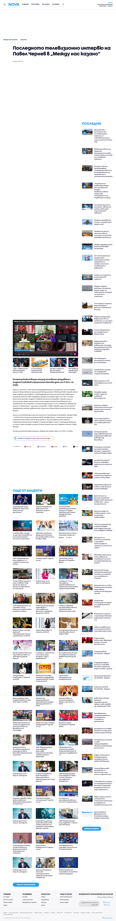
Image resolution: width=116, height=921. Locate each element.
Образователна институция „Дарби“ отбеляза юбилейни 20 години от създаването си (68, 750)
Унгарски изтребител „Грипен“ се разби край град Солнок (102, 222)
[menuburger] (4, 4)
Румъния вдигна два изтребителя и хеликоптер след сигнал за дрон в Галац (102, 771)
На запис (46, 4)
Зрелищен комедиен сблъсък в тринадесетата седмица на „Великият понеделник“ (44, 873)
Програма (35, 4)
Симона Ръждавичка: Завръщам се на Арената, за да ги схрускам (44, 509)
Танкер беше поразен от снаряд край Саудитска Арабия (102, 371)
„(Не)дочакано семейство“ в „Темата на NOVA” (21, 677)
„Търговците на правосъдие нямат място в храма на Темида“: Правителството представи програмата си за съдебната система (102, 191)
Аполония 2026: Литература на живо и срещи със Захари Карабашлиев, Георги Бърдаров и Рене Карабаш (68, 511)
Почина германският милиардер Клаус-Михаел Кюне (102, 332)
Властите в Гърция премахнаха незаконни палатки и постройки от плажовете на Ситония (103, 574)
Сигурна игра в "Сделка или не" (45, 559)
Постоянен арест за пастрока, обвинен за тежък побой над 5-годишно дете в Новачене (102, 209)
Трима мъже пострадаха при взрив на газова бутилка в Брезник (102, 603)
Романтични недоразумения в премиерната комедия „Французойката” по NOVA (44, 701)
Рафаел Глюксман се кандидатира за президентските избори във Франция (102, 758)
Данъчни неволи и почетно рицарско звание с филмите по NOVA (67, 701)
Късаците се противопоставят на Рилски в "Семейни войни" (68, 800)
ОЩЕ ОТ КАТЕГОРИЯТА (26, 885)
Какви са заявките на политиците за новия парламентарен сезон (103, 629)
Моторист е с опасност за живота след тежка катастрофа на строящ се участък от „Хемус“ (103, 542)
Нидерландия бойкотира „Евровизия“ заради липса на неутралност (103, 641)
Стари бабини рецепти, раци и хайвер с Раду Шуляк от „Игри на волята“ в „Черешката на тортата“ (22, 584)
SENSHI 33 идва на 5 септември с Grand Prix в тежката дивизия (68, 871)
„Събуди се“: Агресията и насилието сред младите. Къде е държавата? (45, 655)
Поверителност (68, 912)
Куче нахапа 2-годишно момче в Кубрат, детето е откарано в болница (103, 306)
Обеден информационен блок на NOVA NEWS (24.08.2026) (103, 246)
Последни (6, 897)
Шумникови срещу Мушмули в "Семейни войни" (66, 560)
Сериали (44, 902)
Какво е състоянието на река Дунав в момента (102, 277)
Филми (43, 905)
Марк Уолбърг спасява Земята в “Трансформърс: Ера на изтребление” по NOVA (22, 633)
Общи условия (60, 912)
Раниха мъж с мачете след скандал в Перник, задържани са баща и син (103, 617)
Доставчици (46, 912)
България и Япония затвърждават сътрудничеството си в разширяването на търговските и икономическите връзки (103, 171)
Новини (25, 4)
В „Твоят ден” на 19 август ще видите (20, 871)
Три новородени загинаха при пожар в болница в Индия (102, 360)
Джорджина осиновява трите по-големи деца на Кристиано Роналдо (103, 730)
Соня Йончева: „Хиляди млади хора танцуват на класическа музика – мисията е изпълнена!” (22, 535)
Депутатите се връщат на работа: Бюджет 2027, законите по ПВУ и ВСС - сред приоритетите (103, 500)
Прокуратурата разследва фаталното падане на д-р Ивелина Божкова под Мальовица (103, 436)
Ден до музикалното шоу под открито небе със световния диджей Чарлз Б (22, 655)
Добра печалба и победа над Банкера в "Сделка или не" (45, 724)
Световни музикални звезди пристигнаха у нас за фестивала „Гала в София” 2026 (45, 535)
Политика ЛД (76, 912)
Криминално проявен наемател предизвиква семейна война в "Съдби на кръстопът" (45, 678)
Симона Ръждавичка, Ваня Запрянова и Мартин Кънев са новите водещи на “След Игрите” (45, 777)
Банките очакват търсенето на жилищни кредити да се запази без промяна (103, 408)
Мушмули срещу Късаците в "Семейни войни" (67, 724)
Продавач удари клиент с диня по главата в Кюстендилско (100, 395)
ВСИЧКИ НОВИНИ (91, 829)
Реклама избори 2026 (13, 912)
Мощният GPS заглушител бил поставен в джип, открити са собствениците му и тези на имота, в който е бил (103, 136)
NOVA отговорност (66, 897)
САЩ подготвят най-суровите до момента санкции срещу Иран (102, 475)
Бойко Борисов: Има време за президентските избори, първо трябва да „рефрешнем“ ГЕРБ (102, 702)
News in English (64, 902)
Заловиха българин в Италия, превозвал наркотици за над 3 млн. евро (103, 463)
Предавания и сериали (29, 902)
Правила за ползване (85, 912)
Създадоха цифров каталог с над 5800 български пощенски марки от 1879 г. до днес (103, 665)
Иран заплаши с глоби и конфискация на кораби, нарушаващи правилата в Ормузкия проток (103, 589)
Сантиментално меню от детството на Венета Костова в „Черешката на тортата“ (21, 849)
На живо (55, 4)
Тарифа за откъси (38, 912)
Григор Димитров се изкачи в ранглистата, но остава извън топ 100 (103, 421)
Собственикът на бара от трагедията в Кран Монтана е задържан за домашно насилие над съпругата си (103, 785)
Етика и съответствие (96, 912)
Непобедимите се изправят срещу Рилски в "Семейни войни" (68, 847)
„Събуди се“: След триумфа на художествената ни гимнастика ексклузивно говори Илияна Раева (68, 584)
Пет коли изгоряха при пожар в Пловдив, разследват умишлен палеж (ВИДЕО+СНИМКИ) (103, 527)
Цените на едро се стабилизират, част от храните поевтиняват (102, 514)
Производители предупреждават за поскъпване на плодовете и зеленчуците (102, 717)
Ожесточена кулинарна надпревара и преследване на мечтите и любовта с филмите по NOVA (45, 609)
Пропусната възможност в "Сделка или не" (44, 847)
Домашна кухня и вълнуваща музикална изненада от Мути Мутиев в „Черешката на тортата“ (22, 750)
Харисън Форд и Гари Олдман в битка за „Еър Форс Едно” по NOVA (22, 700)
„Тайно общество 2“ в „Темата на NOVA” (44, 631)
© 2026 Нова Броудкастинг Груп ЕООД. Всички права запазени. (17, 917)
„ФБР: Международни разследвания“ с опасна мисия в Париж (68, 822)
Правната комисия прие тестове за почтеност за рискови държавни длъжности (102, 234)
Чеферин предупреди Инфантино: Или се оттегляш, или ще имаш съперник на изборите (103, 320)
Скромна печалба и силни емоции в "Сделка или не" (45, 800)
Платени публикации (8, 914)
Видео (5, 905)
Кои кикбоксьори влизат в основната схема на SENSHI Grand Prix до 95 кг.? (68, 655)
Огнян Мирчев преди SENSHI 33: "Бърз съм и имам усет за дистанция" (21, 509)
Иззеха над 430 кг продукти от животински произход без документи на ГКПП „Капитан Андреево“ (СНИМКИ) (103, 346)
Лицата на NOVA (27, 899)
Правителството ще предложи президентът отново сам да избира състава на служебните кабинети (103, 154)
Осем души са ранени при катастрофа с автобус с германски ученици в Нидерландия (103, 450)
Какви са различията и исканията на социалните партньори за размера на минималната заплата (103, 801)
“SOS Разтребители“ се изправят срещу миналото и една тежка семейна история (22, 608)
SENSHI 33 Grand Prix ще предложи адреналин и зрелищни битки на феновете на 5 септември (21, 726)
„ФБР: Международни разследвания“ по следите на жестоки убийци (21, 561)
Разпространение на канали (26, 912)
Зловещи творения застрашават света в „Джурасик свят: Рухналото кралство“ (68, 608)
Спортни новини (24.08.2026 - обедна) (102, 652)
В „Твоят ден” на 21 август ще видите (20, 774)
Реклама (5, 912)
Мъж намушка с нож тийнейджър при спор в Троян (103, 383)
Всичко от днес (8, 899)
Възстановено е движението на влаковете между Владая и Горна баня (101, 815)
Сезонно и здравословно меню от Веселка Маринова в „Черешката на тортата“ (22, 801)
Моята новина (7, 902)
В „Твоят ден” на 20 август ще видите (20, 822)
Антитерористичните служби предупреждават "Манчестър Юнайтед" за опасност (103, 744)
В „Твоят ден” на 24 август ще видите (43, 582)
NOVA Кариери (64, 899)
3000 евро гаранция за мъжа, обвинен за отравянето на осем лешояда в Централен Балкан (102, 559)
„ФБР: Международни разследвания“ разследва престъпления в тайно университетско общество (44, 751)
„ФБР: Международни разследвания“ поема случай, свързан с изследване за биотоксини (67, 777)
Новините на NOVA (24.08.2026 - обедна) (102, 688)
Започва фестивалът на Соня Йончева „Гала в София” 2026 (68, 632)
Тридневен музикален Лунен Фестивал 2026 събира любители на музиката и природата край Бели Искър (45, 824)
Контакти (53, 912)
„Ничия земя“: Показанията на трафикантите (65, 677)
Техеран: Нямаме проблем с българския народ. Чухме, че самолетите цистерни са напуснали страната (103, 291)
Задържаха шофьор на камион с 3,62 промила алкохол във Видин (102, 487)
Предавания (45, 899)
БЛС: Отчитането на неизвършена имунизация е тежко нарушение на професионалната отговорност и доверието (102, 262)
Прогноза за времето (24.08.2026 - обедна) (102, 677)
